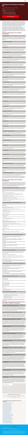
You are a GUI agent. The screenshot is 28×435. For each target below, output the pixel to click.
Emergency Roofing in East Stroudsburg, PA (8, 414)
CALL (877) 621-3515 (10, 16)
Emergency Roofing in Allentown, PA (7, 420)
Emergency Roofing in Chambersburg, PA (8, 418)
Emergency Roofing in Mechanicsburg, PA (8, 415)
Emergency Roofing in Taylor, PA (7, 411)
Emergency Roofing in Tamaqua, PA (7, 416)
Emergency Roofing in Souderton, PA (7, 417)
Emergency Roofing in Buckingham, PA (7, 421)
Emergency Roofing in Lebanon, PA (7, 412)
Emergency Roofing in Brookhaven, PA (7, 419)
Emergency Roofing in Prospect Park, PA (8, 422)
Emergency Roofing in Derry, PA (7, 413)
